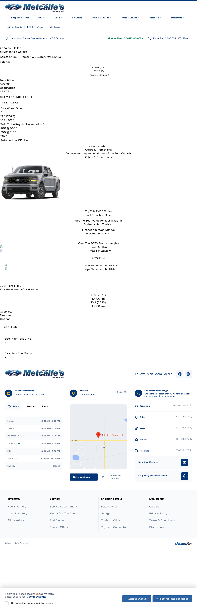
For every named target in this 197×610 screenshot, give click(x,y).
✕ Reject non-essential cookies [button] (172, 599)
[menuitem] (20, 18)
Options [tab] (5, 319)
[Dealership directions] (98, 436)
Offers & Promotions (98, 157)
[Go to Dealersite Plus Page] (183, 543)
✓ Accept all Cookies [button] (137, 599)
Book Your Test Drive (98, 215)
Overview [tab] (6, 311)
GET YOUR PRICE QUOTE (16, 97)
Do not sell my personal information (32, 603)
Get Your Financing (98, 233)
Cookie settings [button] (36, 596)
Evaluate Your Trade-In (98, 224)
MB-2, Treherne (57, 38)
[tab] (98, 62)
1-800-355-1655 (173, 38)
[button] (15, 27)
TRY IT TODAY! (9, 102)
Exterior (5, 62)
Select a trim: (8, 56)
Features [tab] (6, 315)
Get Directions (83, 478)
